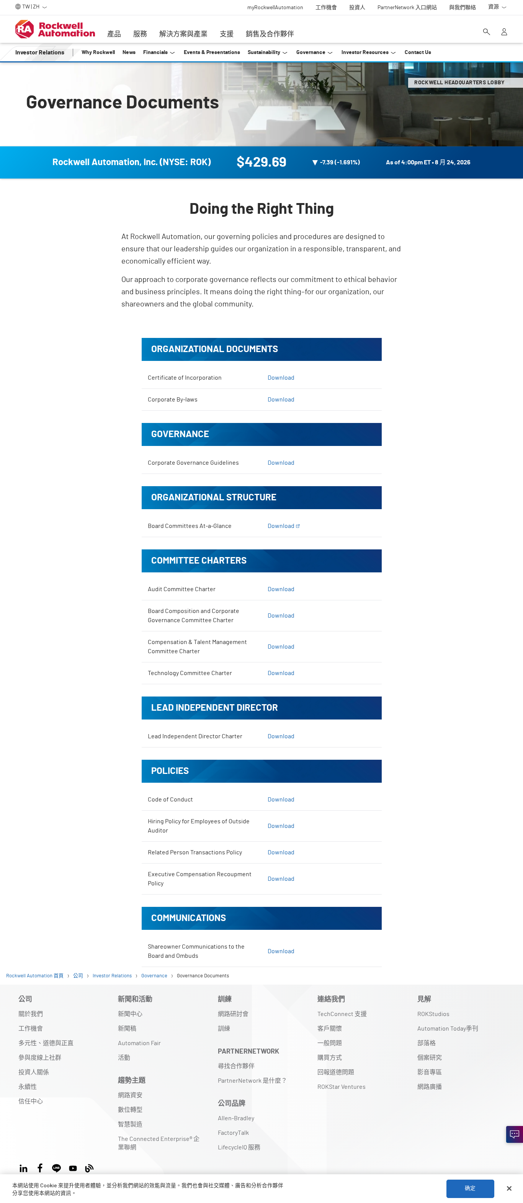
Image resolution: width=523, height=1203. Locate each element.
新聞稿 (127, 1029)
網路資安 (130, 1095)
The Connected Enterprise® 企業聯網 (158, 1143)
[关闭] (509, 1188)
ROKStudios (433, 1014)
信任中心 (30, 1101)
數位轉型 (130, 1110)
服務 (140, 34)
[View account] (504, 32)
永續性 (27, 1087)
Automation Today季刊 (447, 1029)
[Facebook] (40, 1167)
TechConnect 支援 (342, 1014)
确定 (470, 1188)
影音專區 (429, 1072)
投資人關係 (33, 1072)
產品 (114, 34)
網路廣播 (429, 1087)
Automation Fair (139, 1043)
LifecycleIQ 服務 (239, 1147)
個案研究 (429, 1058)
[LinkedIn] (25, 1167)
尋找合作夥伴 (236, 1066)
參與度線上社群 (39, 1058)
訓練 (224, 1029)
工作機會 (30, 1029)
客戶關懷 (329, 1029)
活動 (124, 1058)
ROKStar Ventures (341, 1087)
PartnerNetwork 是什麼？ (252, 1081)
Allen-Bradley (236, 1118)
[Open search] (486, 32)
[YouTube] (73, 1167)
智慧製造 (130, 1124)
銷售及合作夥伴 (270, 34)
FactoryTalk (233, 1133)
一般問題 (329, 1043)
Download (281, 378)
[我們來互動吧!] (514, 1134)
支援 (227, 34)
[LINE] (56, 1167)
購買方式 (329, 1058)
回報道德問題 (335, 1072)
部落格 (426, 1043)
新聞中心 (130, 1014)
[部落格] (89, 1167)
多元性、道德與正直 (46, 1043)
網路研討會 (233, 1014)
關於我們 (30, 1014)
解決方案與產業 (183, 34)
